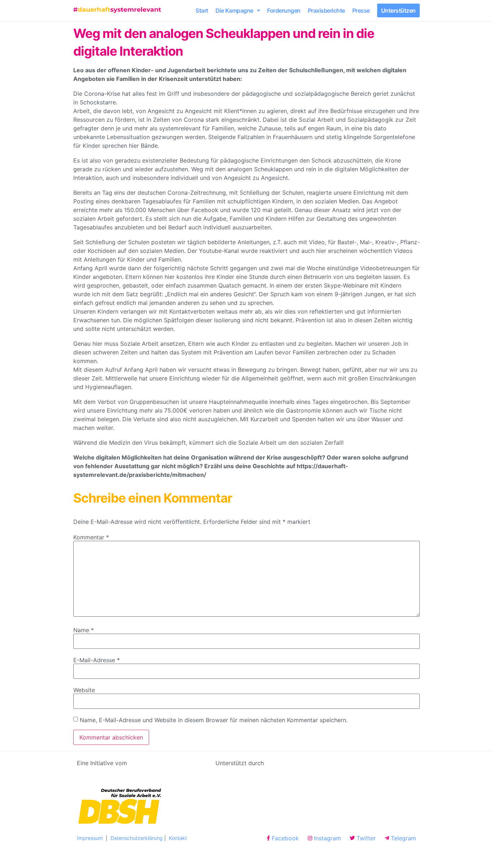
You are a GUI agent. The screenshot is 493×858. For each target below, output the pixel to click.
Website (84, 690)
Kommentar (91, 537)
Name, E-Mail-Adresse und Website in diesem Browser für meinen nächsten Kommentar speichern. (214, 720)
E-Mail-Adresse (96, 660)
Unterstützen (398, 10)
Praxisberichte (326, 10)
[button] (237, 10)
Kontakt (178, 838)
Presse (361, 10)
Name (83, 630)
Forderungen (284, 10)
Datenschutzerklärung (136, 838)
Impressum (90, 838)
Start (202, 10)
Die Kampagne (234, 10)
